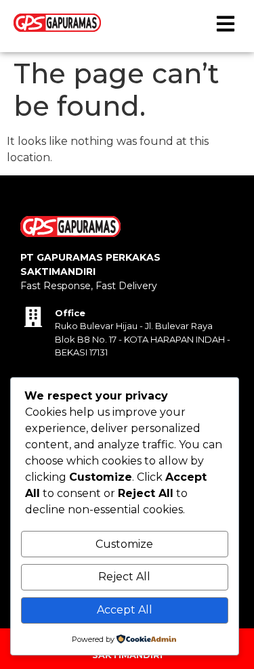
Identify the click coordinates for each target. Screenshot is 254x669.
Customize (124, 544)
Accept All (124, 609)
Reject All (124, 576)
